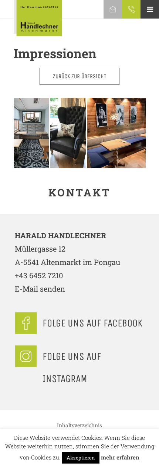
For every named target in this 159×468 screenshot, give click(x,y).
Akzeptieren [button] (81, 457)
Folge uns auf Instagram (72, 367)
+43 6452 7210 (39, 275)
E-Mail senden (40, 288)
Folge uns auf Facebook (92, 323)
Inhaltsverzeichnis (79, 425)
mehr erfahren (120, 457)
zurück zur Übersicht (79, 76)
